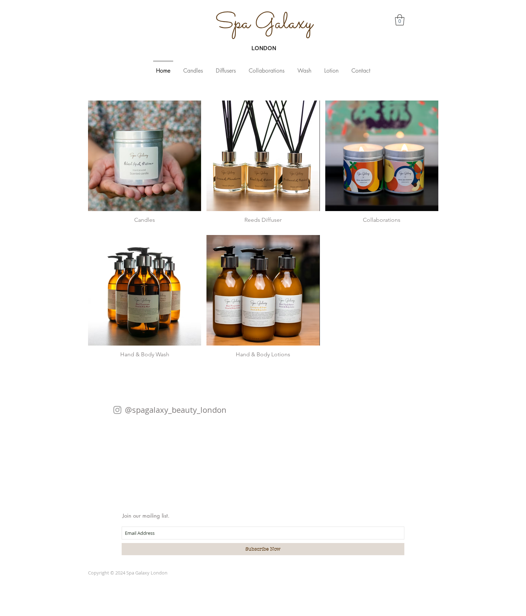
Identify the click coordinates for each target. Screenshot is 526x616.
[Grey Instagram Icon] (117, 410)
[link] (399, 19)
